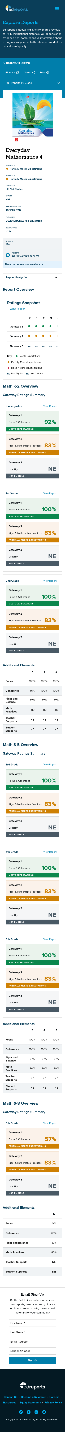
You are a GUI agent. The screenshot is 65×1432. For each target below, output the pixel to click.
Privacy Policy (53, 1402)
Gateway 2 (16, 336)
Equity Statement (30, 1402)
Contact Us (11, 1397)
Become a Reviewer (33, 1397)
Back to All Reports (18, 63)
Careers (54, 1397)
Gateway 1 (16, 327)
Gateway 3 (16, 346)
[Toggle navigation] (57, 9)
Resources (9, 1402)
